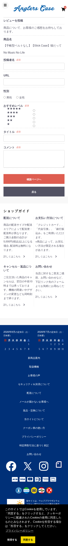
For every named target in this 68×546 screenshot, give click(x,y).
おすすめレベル (13, 106)
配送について (34, 392)
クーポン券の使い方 (34, 427)
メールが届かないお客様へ (34, 401)
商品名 (7, 39)
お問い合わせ (34, 454)
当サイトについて (34, 419)
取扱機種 (34, 366)
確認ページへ (34, 179)
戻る (34, 191)
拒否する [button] (12, 539)
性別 (6, 91)
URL (6, 75)
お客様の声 (34, 375)
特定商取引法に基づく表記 (34, 445)
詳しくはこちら (12, 256)
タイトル (9, 132)
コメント (9, 147)
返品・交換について (34, 410)
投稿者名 (9, 60)
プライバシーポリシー (34, 436)
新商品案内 (34, 358)
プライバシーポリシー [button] (19, 530)
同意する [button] (28, 539)
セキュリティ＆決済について (34, 384)
